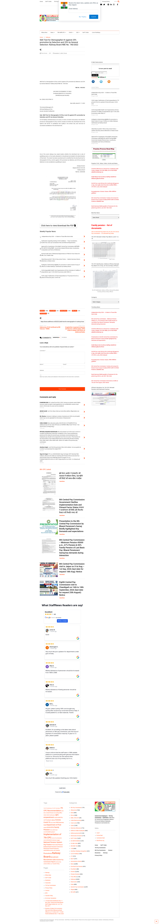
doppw (45, 827)
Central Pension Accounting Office (54, 812)
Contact (47, 890)
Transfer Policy (56, 863)
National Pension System (53, 842)
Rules (72, 884)
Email (65, 364)
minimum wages (56, 840)
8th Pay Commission (76, 807)
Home (96, 845)
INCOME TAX (74, 846)
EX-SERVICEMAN (75, 840)
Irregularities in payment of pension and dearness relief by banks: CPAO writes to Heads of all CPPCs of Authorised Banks (75, 329)
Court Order (52, 822)
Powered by (94, 77)
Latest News (95, 87)
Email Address (73, 8)
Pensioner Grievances (57, 846)
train (51, 863)
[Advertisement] (62, 69)
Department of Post (54, 825)
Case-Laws (74, 823)
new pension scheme (76, 861)
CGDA (45, 815)
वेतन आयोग (73, 892)
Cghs (72, 825)
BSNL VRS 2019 (75, 817)
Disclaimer (48, 880)
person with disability (55, 850)
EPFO (52, 827)
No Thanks (82, 17)
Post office (73, 876)
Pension (73, 871)
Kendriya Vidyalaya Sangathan (79, 851)
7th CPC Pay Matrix (56, 808)
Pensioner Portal (48, 848)
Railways (73, 879)
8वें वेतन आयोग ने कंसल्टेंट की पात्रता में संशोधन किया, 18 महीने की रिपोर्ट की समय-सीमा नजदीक (71, 476)
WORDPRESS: (56, 337)
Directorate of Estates (76, 835)
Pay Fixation (48, 844)
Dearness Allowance (76, 828)
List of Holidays (96, 32)
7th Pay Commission (50, 885)
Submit (93, 17)
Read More (62, 481)
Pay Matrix (73, 869)
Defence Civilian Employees (78, 830)
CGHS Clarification (50, 815)
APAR (62, 810)
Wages (72, 889)
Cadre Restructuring (76, 820)
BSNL (45, 812)
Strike (48, 863)
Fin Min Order (74, 843)
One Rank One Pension (76, 866)
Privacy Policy (48, 888)
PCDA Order (55, 844)
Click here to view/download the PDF (57, 225)
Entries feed (99, 835)
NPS (46, 893)
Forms (51, 830)
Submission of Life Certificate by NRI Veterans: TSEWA (50, 328)
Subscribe (95, 75)
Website (42, 370)
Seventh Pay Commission (77, 887)
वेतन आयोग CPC (61, 32)
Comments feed (100, 838)
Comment (43, 350)
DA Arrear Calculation (50, 898)
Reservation (74, 881)
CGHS (70, 32)
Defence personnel (75, 833)
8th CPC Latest (45, 469)
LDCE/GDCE (49, 840)
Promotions (48, 853)
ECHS (48, 827)
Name (42, 364)
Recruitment (54, 857)
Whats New (44, 32)
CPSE (57, 822)
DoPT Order (86, 32)
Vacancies (48, 882)
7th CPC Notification (48, 808)
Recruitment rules (50, 860)
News (52, 32)
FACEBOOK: (64, 337)
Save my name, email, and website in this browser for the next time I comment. (60, 376)
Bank (72, 812)
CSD (77, 32)
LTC (72, 856)
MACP (72, 858)
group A (53, 831)
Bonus (72, 815)
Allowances (74, 810)
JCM (72, 848)
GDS (54, 830)
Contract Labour (50, 820)
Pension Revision (75, 874)
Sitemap (47, 872)
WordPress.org (100, 840)
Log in (98, 832)
